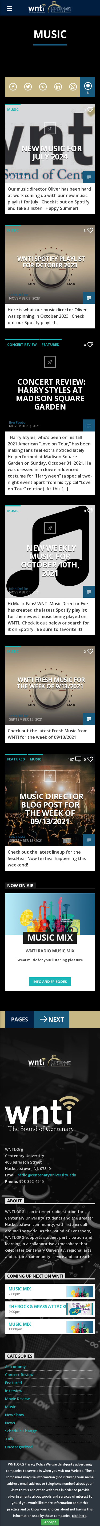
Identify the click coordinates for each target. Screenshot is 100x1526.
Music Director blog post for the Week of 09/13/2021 (51, 809)
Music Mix (20, 1289)
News (10, 1422)
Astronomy (15, 1366)
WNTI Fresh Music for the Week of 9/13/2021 (51, 683)
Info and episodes (50, 981)
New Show (14, 1414)
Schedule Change (21, 1430)
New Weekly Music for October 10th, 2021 (50, 560)
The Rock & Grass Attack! (37, 1306)
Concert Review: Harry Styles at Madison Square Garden (51, 394)
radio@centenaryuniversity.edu (47, 1174)
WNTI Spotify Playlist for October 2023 (51, 262)
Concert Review (22, 344)
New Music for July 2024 (51, 152)
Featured (50, 344)
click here (79, 1515)
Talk (9, 1438)
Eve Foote (17, 422)
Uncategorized (19, 1446)
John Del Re (18, 174)
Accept (50, 1522)
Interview (13, 1390)
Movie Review (17, 1398)
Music (12, 109)
